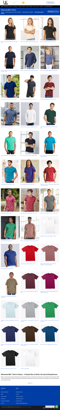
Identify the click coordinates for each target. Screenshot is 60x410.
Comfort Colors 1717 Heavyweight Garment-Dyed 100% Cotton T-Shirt (49, 185)
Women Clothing (19, 396)
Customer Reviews (48, 6)
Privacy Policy (4, 396)
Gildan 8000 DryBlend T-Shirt (6, 213)
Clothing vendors (19, 391)
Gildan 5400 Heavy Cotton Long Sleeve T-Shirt (29, 126)
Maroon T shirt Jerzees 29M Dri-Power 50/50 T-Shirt (29, 292)
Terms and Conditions (5, 400)
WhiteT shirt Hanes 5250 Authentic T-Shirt (48, 236)
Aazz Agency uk (24, 406)
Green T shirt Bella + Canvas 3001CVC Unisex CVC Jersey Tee (49, 321)
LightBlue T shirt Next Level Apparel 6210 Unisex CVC (10, 321)
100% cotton (36, 6)
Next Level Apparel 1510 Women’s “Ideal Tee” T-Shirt (9, 42)
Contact (41, 6)
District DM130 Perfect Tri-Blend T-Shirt (8, 155)
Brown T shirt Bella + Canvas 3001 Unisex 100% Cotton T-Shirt (29, 345)
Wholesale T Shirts (8, 6)
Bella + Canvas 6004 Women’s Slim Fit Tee (48, 41)
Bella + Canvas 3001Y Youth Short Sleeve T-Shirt (29, 41)
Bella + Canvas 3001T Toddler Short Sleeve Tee (48, 70)
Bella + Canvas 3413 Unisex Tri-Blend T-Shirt (29, 155)
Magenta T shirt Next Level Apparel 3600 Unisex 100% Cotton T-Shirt (49, 292)
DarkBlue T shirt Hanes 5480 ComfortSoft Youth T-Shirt (10, 345)
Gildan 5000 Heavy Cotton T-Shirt (7, 268)
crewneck (15, 6)
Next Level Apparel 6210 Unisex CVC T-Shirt (29, 213)
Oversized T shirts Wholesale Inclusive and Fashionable (8, 297)
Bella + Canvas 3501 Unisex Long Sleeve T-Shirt (29, 70)
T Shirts (17, 394)
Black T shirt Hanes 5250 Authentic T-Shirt (8, 368)
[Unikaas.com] (6, 3)
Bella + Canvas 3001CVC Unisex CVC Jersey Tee (49, 213)
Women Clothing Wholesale (21, 403)
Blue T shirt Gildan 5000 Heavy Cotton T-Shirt (48, 344)
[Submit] (23, 3)
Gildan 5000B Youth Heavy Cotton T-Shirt (48, 99)
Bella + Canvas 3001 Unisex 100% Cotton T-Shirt (29, 240)
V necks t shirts (19, 400)
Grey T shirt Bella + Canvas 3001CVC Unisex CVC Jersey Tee (30, 321)
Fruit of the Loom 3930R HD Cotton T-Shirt (9, 99)
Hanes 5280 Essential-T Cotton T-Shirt (28, 184)
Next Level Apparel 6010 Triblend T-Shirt (28, 99)
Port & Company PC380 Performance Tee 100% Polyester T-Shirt (9, 71)
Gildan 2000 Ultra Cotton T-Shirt (7, 126)
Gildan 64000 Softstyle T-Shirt (6, 240)
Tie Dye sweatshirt (19, 398)
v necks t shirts (21, 6)
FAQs (2, 394)
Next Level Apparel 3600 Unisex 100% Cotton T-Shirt (49, 127)
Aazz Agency (29, 406)
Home (2, 6)
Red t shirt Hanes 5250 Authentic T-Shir (28, 263)
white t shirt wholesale (25, 368)
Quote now (3, 398)
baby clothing (29, 6)
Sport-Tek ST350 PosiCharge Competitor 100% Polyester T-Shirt (48, 156)
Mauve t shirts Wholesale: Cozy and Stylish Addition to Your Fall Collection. (48, 264)
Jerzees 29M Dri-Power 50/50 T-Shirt (7, 184)
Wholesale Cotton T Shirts (13, 12)
